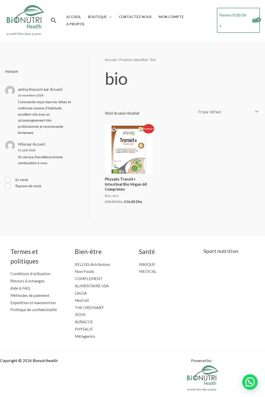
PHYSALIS (84, 329)
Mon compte (171, 17)
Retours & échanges (27, 281)
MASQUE (147, 264)
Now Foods (84, 271)
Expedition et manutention (33, 302)
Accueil (73, 17)
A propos (75, 24)
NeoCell (82, 300)
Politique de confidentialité (33, 309)
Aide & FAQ (20, 288)
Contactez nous (135, 17)
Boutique (97, 17)
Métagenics (85, 336)
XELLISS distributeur (93, 264)
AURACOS (84, 321)
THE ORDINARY (89, 307)
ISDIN (80, 314)
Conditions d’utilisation (30, 273)
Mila (22, 144)
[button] (53, 20)
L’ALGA (81, 293)
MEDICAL (148, 271)
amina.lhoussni (30, 89)
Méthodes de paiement (29, 295)
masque (11, 71)
